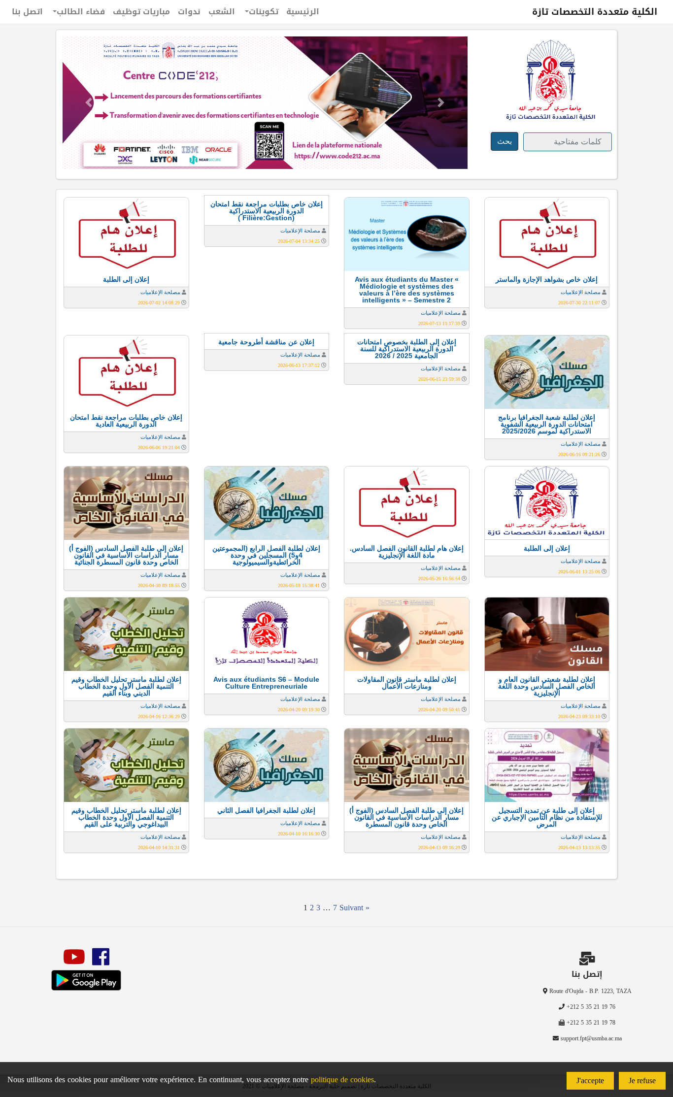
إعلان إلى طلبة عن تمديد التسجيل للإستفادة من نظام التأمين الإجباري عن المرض (547, 817)
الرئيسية (302, 11)
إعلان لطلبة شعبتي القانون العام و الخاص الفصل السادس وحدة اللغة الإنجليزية (546, 686)
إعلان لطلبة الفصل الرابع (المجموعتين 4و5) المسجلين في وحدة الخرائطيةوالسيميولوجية (266, 555)
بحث (504, 141)
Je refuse (642, 1080)
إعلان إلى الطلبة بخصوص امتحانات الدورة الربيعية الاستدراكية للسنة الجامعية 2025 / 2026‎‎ (406, 349)
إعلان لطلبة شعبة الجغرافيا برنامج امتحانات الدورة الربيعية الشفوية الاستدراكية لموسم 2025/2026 (546, 424)
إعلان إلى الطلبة (126, 279)
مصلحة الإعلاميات (581, 292)
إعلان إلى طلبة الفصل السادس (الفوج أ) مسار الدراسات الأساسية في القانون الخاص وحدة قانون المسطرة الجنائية (126, 555)
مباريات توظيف (141, 11)
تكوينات (263, 11)
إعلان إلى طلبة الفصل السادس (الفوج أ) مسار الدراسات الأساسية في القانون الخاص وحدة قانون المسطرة (406, 817)
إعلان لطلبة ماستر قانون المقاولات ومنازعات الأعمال (406, 682)
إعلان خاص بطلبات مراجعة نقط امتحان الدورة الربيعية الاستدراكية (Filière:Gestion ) (266, 211)
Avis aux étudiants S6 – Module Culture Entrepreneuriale (266, 682)
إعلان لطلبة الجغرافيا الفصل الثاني (266, 810)
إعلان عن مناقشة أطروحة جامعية (266, 342)
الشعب (221, 11)
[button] (89, 103)
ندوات (189, 11)
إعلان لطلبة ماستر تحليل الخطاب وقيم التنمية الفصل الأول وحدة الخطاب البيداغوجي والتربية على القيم (126, 817)
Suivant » (354, 907)
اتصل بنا (27, 11)
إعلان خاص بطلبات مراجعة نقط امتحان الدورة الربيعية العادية (126, 420)
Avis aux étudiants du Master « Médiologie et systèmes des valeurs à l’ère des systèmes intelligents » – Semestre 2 (407, 289)
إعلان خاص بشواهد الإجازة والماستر (547, 279)
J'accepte (590, 1080)
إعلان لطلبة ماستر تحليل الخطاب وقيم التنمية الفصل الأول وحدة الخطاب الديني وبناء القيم (126, 686)
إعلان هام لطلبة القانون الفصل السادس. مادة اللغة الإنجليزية (407, 551)
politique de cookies (342, 1079)
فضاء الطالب (81, 11)
